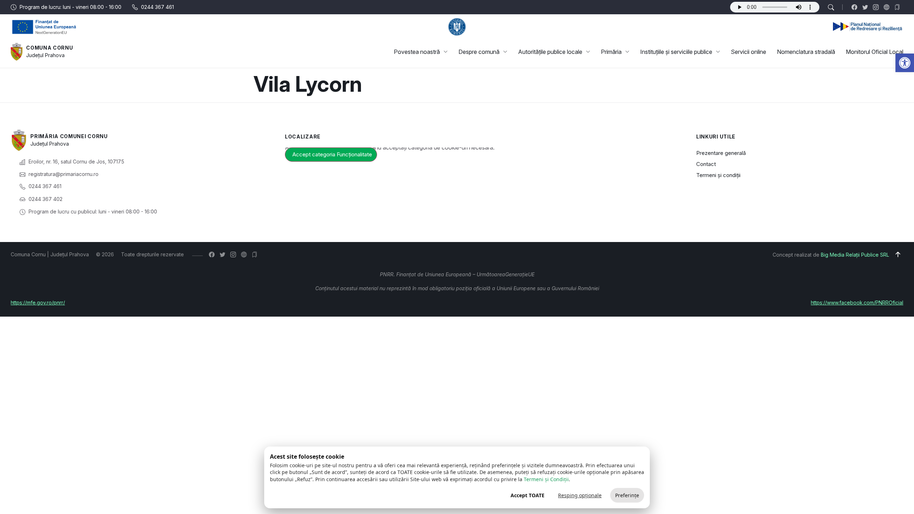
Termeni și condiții (718, 175)
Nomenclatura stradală (806, 51)
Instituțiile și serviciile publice (676, 51)
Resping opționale (580, 495)
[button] (904, 63)
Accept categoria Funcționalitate (332, 154)
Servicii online (748, 51)
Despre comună (478, 51)
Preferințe (627, 495)
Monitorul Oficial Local (874, 51)
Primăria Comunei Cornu (68, 136)
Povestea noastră (417, 51)
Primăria (611, 51)
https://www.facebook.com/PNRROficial (857, 302)
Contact (706, 164)
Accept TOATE (527, 495)
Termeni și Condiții (546, 479)
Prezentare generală (721, 153)
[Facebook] (856, 7)
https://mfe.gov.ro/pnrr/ (38, 302)
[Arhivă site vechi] (898, 7)
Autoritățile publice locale (550, 51)
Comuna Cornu (49, 48)
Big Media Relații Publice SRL (855, 255)
